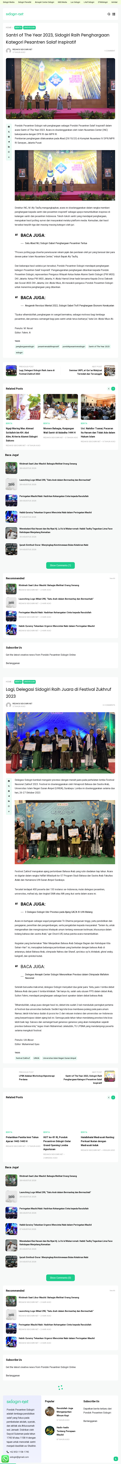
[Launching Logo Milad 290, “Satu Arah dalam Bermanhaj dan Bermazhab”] (11, 484)
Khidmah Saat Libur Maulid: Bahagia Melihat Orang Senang (48, 464)
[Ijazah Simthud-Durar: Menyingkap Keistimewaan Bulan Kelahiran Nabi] (11, 549)
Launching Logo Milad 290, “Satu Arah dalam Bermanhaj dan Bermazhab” (55, 480)
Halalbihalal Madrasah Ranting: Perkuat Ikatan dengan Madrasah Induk (98, 1141)
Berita (18, 27)
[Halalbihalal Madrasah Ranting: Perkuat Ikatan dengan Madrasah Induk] (98, 1116)
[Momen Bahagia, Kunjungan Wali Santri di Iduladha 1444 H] (60, 407)
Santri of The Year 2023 (99, 346)
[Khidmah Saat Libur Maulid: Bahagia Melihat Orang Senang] (11, 468)
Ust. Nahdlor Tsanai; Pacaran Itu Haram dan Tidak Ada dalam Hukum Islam (98, 432)
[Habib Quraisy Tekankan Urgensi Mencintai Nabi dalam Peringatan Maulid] (11, 517)
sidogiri (19, 352)
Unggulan (29, 27)
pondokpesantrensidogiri (74, 346)
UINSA (36, 1058)
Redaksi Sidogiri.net (22, 49)
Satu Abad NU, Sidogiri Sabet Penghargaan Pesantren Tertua (56, 243)
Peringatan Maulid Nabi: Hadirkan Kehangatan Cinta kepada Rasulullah (54, 496)
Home (9, 27)
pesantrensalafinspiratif (48, 346)
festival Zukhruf (23, 1058)
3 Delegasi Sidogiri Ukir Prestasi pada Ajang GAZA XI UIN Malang (59, 912)
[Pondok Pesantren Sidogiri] (15, 14)
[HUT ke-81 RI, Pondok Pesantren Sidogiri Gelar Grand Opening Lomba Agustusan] (60, 1116)
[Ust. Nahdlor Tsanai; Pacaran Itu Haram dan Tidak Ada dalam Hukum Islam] (98, 407)
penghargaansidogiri (25, 346)
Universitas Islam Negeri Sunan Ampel (59, 1058)
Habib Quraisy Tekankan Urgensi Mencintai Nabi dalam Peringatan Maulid (55, 512)
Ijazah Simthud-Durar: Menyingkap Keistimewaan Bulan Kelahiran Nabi (53, 545)
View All (112, 578)
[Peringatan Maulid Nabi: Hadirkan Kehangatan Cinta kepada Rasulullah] (11, 500)
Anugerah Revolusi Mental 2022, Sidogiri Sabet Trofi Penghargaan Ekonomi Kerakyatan (69, 305)
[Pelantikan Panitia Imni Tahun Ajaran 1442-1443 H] (23, 1116)
